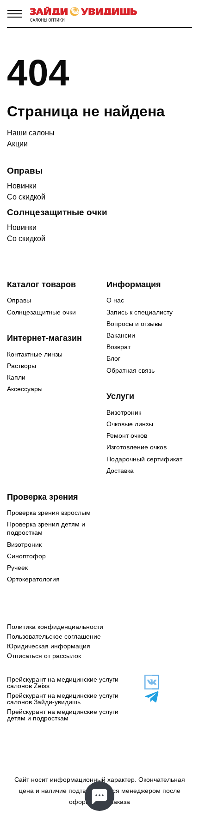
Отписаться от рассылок (44, 655)
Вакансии (120, 335)
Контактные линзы (34, 354)
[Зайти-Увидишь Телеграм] (149, 696)
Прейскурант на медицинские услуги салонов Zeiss (62, 682)
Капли (16, 377)
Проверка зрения (42, 497)
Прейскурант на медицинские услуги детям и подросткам (62, 715)
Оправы (19, 300)
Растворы (21, 365)
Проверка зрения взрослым (49, 512)
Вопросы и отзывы (134, 323)
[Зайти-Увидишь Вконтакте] (149, 682)
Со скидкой (26, 197)
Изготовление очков (136, 447)
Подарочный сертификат (144, 459)
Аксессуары (25, 389)
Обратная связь (130, 370)
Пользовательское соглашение (54, 636)
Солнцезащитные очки (41, 312)
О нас (115, 300)
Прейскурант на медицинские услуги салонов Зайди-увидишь (62, 699)
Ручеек (17, 567)
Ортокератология (33, 579)
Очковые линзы (129, 424)
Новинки (22, 186)
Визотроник (123, 412)
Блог (113, 358)
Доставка (120, 470)
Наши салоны (31, 133)
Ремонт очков (126, 435)
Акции (17, 144)
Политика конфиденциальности (55, 626)
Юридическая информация (48, 646)
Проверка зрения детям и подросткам (46, 528)
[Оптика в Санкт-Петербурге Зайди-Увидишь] (83, 14)
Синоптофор (26, 556)
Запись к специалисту (139, 312)
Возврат (118, 347)
